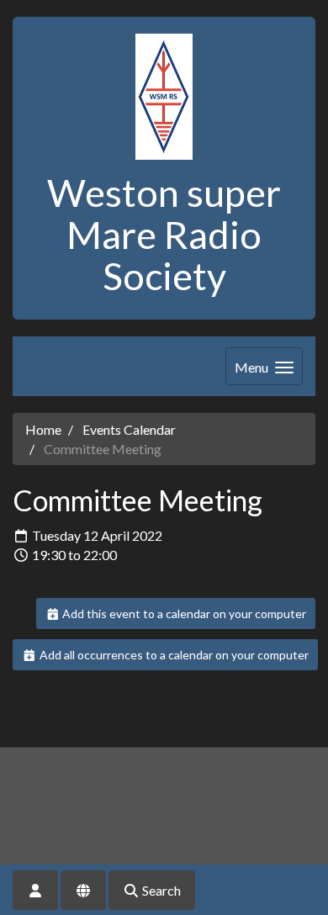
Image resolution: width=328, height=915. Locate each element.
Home (43, 429)
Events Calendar (129, 429)
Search (160, 890)
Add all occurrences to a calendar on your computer (173, 655)
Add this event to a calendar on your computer (183, 613)
